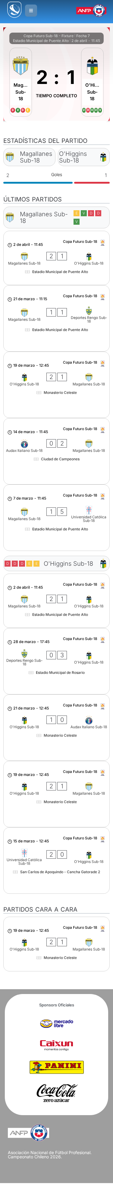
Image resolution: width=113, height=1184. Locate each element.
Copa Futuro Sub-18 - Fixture (49, 36)
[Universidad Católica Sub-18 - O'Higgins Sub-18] (56, 860)
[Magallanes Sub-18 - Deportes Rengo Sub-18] (56, 318)
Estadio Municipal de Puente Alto (41, 40)
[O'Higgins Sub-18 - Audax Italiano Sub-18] (56, 727)
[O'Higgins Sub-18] (92, 82)
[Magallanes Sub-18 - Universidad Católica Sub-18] (56, 517)
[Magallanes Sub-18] (20, 82)
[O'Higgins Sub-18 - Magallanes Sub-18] (56, 385)
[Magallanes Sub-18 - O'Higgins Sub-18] (56, 258)
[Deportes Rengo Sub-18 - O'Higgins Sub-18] (56, 661)
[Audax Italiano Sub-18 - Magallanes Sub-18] (56, 451)
